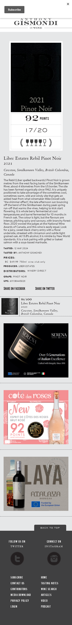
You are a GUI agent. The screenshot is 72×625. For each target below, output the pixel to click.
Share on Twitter (45, 289)
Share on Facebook (14, 289)
